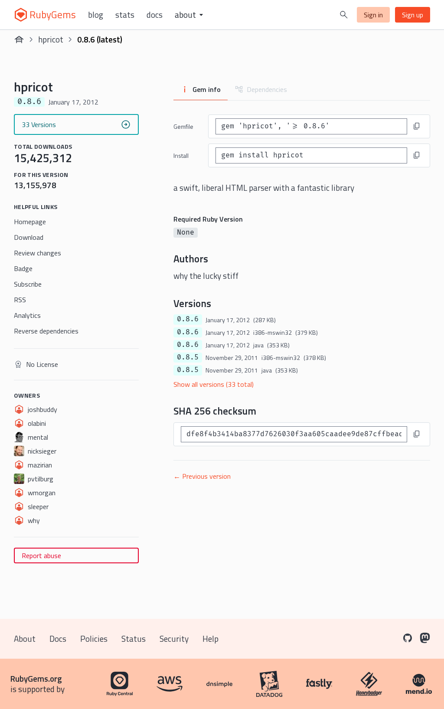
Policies (94, 638)
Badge (23, 268)
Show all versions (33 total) (213, 384)
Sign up (412, 15)
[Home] (19, 39)
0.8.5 (188, 357)
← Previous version (202, 476)
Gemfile (183, 126)
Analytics (27, 315)
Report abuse (41, 555)
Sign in (373, 15)
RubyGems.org (36, 678)
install (181, 155)
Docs (155, 15)
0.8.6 (188, 319)
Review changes (37, 253)
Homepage (30, 221)
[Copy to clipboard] (417, 126)
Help (210, 638)
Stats (124, 15)
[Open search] (344, 15)
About (25, 638)
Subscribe (28, 284)
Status (133, 638)
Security (174, 638)
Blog (95, 15)
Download (28, 237)
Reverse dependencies (46, 331)
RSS (20, 299)
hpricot (50, 39)
